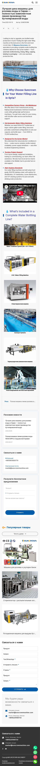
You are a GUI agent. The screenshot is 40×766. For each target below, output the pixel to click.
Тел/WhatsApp (8, 659)
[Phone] (35, 748)
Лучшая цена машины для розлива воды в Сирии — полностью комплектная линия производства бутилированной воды (18, 424)
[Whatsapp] (35, 752)
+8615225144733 (15, 718)
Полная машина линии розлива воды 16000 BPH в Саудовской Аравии (18, 437)
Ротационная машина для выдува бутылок (20, 634)
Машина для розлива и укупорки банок (20, 567)
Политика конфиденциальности (8, 762)
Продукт (6, 648)
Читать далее (20, 534)
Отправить (20, 512)
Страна (6, 670)
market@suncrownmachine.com (16, 468)
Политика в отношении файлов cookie (28, 762)
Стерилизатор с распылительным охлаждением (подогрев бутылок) (20, 600)
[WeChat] (35, 762)
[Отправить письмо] (35, 757)
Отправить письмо (10, 665)
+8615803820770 (11, 460)
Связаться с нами (11, 733)
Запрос (6, 654)
